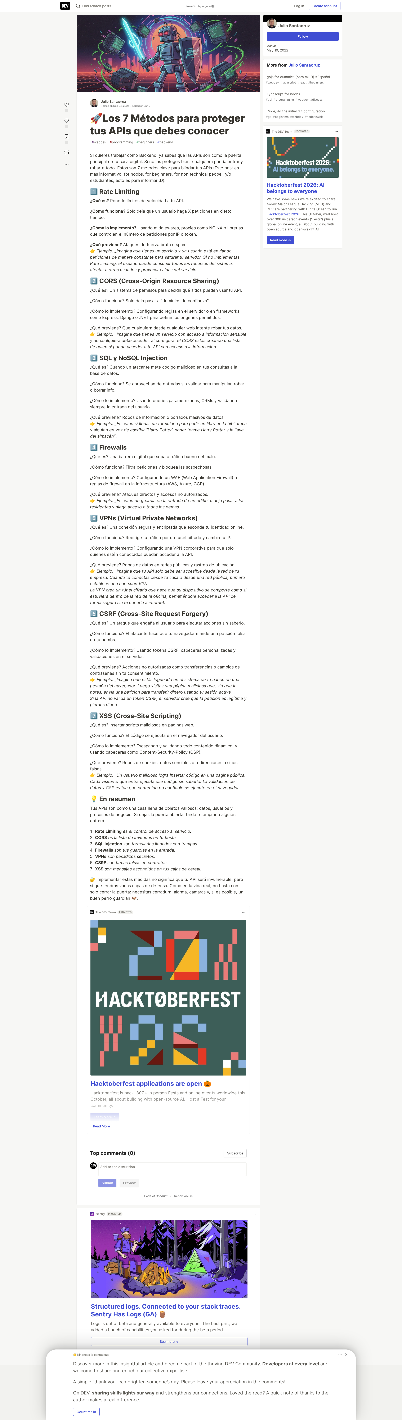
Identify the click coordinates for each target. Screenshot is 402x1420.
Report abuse (183, 1196)
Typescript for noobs (294, 96)
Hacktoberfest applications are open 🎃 (150, 1083)
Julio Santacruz (113, 101)
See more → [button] (169, 1341)
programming (121, 142)
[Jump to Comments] (66, 122)
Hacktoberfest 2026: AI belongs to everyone (296, 188)
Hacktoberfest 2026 (283, 214)
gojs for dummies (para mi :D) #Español (298, 79)
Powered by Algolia (198, 6)
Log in (299, 6)
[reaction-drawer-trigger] (66, 106)
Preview (129, 1183)
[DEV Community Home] (65, 6)
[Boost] (66, 152)
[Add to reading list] (66, 138)
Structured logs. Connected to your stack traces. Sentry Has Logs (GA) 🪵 (166, 1310)
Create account (324, 6)
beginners (145, 142)
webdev (99, 142)
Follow (303, 36)
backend (165, 142)
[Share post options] (66, 164)
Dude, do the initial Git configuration (295, 113)
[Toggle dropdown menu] (243, 912)
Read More (101, 1126)
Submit (107, 1183)
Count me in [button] (86, 1412)
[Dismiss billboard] (346, 1354)
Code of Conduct (156, 1196)
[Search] (78, 6)
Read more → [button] (280, 240)
